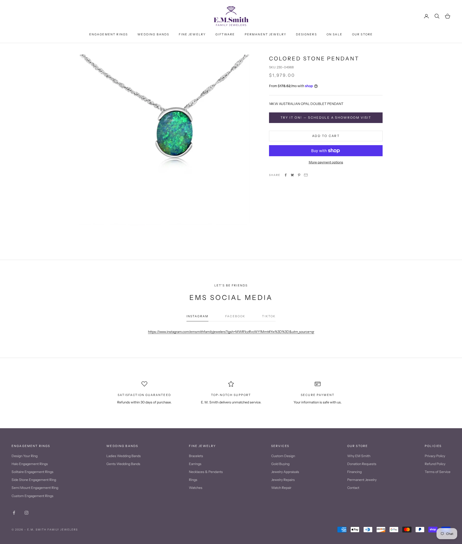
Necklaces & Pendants (206, 472)
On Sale (334, 34)
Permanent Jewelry (266, 34)
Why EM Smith (358, 456)
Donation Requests (361, 464)
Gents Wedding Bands (123, 464)
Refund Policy (435, 464)
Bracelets (196, 456)
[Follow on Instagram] (26, 512)
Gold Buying (280, 464)
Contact (353, 488)
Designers (306, 34)
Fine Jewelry (192, 34)
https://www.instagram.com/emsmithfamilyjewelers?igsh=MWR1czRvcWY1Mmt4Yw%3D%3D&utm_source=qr (231, 332)
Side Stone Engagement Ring (34, 480)
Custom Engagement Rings (32, 496)
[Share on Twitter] (292, 175)
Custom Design (283, 456)
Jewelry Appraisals (285, 472)
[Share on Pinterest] (299, 175)
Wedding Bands (153, 34)
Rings (193, 480)
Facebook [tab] (235, 316)
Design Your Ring (25, 456)
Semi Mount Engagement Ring (35, 488)
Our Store (362, 34)
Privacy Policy (435, 456)
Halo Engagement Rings (30, 464)
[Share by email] (306, 175)
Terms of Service (437, 472)
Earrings (195, 464)
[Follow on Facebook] (14, 512)
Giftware (225, 34)
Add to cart (326, 136)
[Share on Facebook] (286, 175)
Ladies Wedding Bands (123, 456)
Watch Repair (281, 488)
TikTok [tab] (269, 316)
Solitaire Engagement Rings (32, 472)
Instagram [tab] (197, 316)
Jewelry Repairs (283, 480)
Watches (195, 488)
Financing (354, 472)
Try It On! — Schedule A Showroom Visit (326, 117)
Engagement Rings (108, 34)
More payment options (326, 162)
